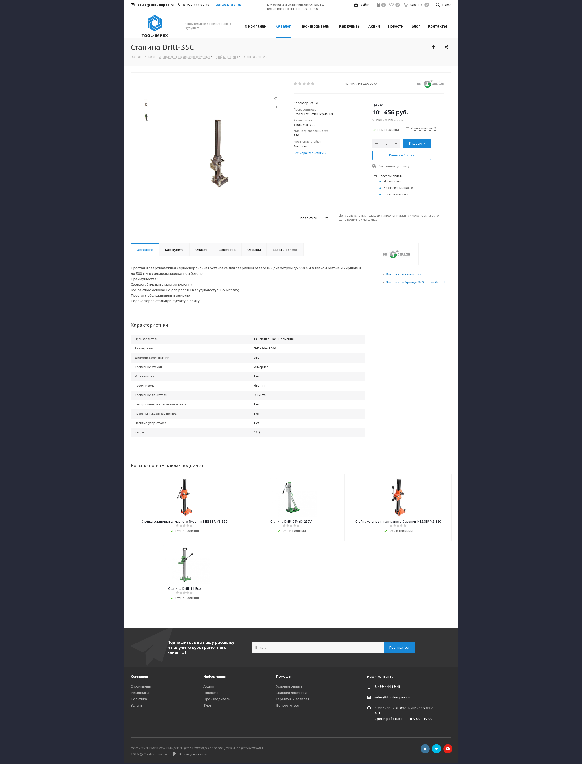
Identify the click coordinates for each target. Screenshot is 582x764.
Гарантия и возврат (292, 699)
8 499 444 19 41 (387, 686)
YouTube (447, 748)
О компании (141, 686)
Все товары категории (403, 274)
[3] (304, 84)
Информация (214, 676)
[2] (300, 84)
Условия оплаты (289, 686)
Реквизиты (140, 693)
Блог (207, 705)
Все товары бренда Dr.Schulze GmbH (415, 282)
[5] (313, 84)
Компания (139, 676)
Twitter (436, 748)
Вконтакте (425, 748)
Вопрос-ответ (287, 705)
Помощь (283, 676)
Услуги (136, 705)
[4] (308, 84)
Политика (139, 699)
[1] (296, 84)
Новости (210, 693)
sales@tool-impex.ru (392, 697)
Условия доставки (291, 693)
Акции (208, 686)
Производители (216, 699)
